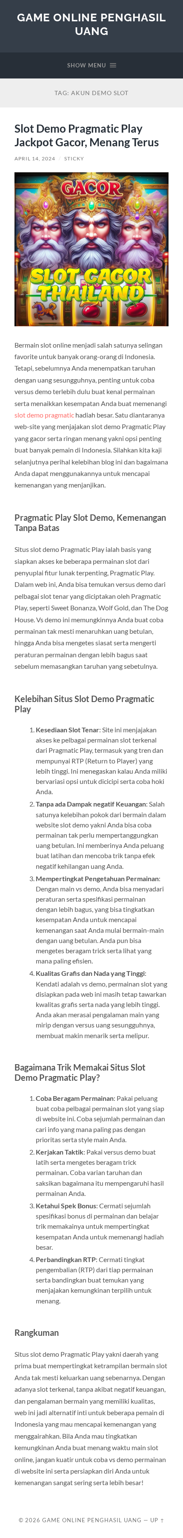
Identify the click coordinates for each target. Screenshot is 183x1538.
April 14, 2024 (34, 158)
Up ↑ (157, 1520)
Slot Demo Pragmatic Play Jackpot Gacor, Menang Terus (86, 135)
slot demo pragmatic (44, 415)
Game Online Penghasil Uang (91, 24)
